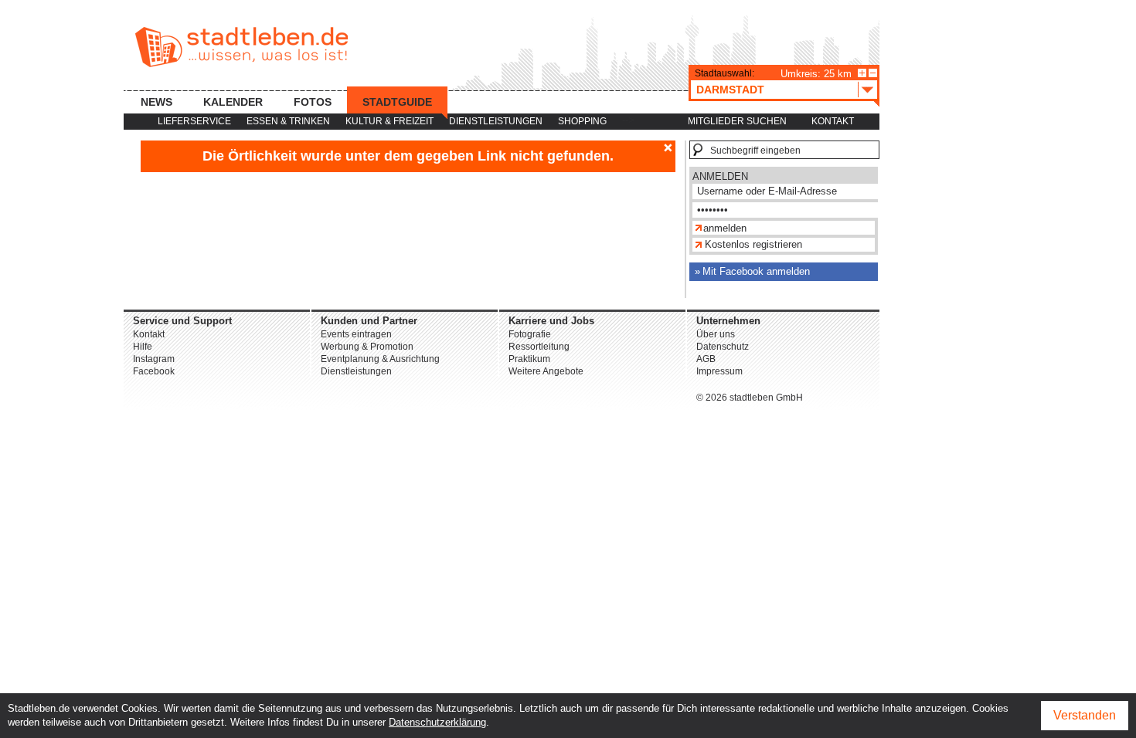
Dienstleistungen (495, 121)
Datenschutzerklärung (437, 722)
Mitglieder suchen (737, 121)
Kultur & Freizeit (389, 121)
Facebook (154, 371)
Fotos (313, 102)
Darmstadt (730, 89)
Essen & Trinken (288, 121)
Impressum (719, 371)
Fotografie (529, 334)
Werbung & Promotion (367, 346)
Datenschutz (722, 346)
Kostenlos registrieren (753, 244)
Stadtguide (397, 102)
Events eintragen (356, 334)
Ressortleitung (539, 346)
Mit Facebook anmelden (756, 271)
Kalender (233, 102)
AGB (706, 359)
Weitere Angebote (545, 371)
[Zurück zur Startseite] (241, 47)
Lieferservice (194, 121)
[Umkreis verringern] (873, 73)
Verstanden (1084, 715)
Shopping (582, 121)
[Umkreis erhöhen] (862, 73)
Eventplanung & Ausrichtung (380, 359)
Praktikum (529, 359)
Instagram (154, 359)
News (156, 102)
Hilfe (142, 346)
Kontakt (832, 121)
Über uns (715, 334)
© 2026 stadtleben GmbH (749, 397)
